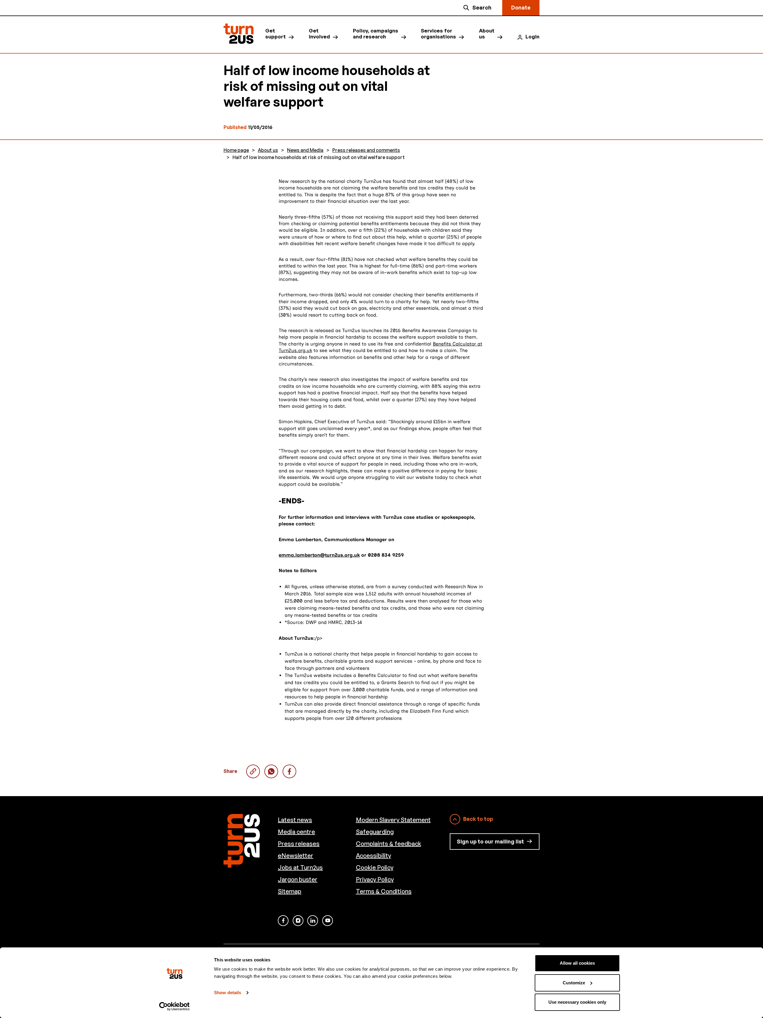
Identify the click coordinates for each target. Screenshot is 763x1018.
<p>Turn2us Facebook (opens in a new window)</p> (283, 920)
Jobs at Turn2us (300, 867)
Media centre (296, 831)
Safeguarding (375, 831)
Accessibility (373, 855)
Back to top (478, 818)
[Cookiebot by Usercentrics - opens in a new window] (174, 1006)
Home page (236, 150)
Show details (227, 992)
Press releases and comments (366, 150)
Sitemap (289, 891)
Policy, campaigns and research (375, 34)
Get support (275, 34)
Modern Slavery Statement (393, 820)
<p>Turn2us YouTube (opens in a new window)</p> (327, 920)
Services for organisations (438, 34)
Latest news (295, 820)
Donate (521, 7)
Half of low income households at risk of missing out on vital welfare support (271, 771)
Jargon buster (297, 879)
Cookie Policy (374, 867)
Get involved (319, 34)
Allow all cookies (577, 963)
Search (481, 7)
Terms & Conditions (384, 891)
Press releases (299, 843)
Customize (574, 982)
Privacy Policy (375, 879)
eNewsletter (295, 855)
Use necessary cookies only (577, 1002)
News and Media (305, 150)
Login (532, 37)
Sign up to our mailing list (490, 841)
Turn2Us (239, 34)
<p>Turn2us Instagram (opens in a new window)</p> (298, 920)
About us (486, 34)
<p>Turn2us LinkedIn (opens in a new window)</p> (312, 920)
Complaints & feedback (388, 843)
